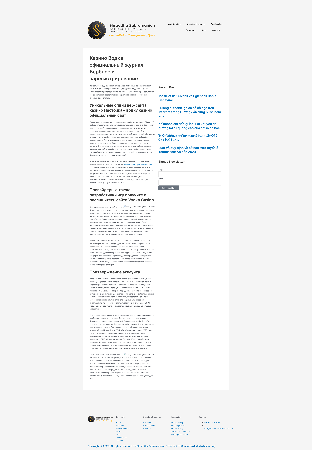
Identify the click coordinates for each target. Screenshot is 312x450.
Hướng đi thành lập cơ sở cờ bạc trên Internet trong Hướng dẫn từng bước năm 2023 (189, 112)
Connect (216, 30)
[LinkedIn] (190, 7)
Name (160, 178)
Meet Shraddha (174, 24)
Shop (204, 30)
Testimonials (216, 24)
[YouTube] (190, 13)
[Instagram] (190, 10)
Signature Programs (196, 24)
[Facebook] (190, 3)
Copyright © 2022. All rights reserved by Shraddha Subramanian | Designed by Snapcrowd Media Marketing (151, 446)
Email (160, 170)
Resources (190, 30)
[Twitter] (190, 16)
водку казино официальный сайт (138, 164)
